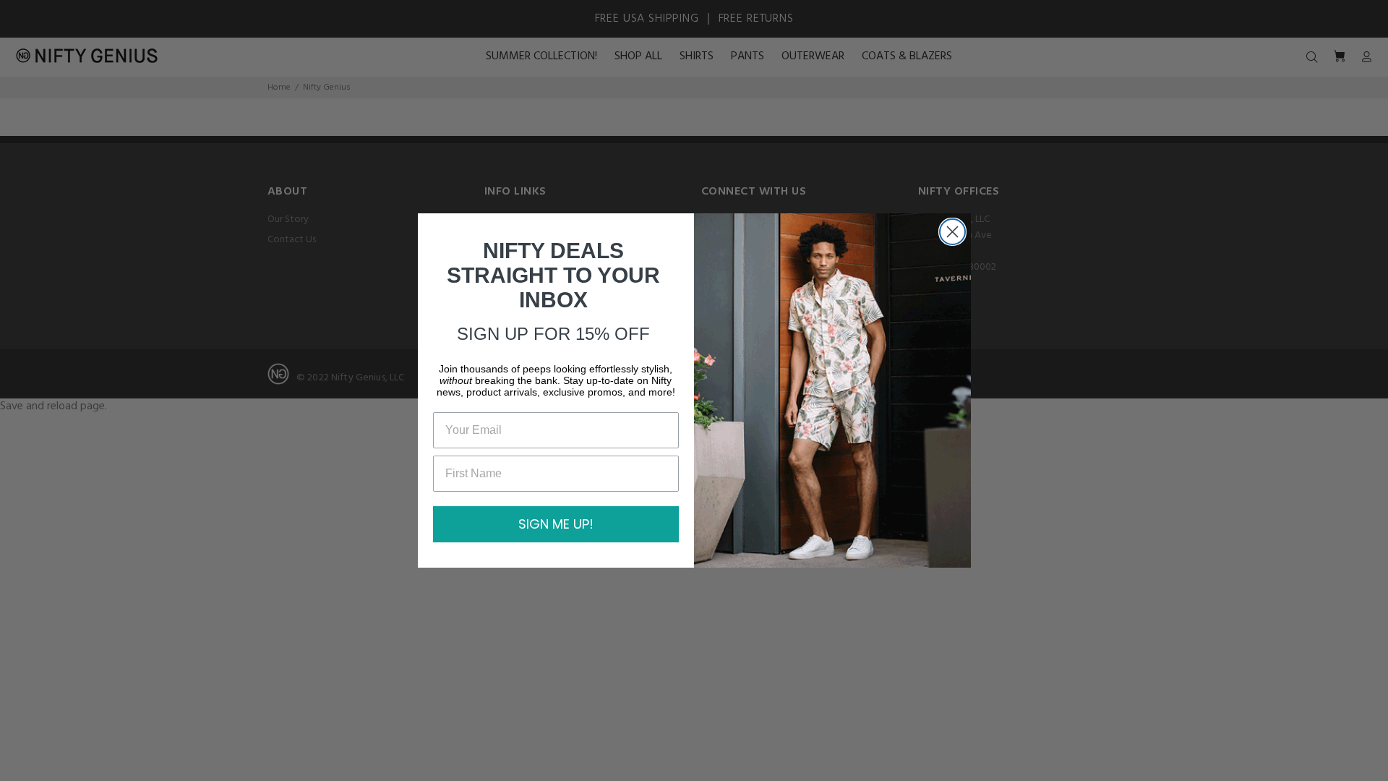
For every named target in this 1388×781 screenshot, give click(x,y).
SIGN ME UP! (556, 524)
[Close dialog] (952, 231)
